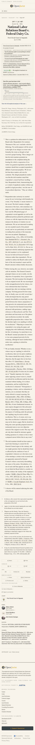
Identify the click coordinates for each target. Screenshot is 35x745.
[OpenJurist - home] (17, 6)
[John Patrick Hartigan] (3, 618)
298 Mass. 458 (8, 540)
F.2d (17, 17)
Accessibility (18, 736)
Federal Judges (6, 698)
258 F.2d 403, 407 (25, 554)
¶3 (4, 268)
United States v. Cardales (10, 87)
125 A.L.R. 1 (24, 540)
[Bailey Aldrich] (3, 608)
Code (3, 694)
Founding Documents (7, 707)
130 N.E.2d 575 (26, 542)
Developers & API (6, 718)
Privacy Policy (5, 740)
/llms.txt (4, 721)
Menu (5, 11)
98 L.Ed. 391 (27, 479)
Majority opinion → (10, 610)
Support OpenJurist (17, 728)
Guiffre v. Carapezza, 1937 (26, 538)
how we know (10, 72)
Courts (3, 700)
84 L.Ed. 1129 (18, 366)
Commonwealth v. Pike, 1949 (14, 397)
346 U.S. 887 (9, 479)
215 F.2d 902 (28, 237)
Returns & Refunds (7, 738)
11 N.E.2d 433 (17, 540)
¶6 (4, 488)
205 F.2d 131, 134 (19, 477)
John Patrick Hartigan (12, 617)
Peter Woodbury (10, 612)
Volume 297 (12, 17)
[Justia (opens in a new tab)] (22, 685)
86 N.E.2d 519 (19, 399)
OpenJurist (4, 17)
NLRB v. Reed (16, 474)
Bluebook (28, 571)
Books (3, 709)
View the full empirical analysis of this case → (14, 103)
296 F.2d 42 (17, 484)
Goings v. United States (20, 85)
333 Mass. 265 (17, 542)
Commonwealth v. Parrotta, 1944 (15, 369)
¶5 (4, 441)
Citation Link (16, 571)
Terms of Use (26, 738)
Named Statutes (6, 705)
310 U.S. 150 (24, 364)
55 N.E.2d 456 (13, 371)
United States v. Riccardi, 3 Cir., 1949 (14, 525)
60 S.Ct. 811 (9, 366)
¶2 (4, 196)
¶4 (4, 348)
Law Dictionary (6, 696)
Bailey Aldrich (10, 607)
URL (6, 571)
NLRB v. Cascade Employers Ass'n (18, 482)
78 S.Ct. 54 (12, 244)
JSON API (4, 723)
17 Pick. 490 (18, 402)
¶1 (4, 139)
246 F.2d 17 (16, 242)
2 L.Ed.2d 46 (20, 244)
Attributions (17, 738)
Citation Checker (6, 711)
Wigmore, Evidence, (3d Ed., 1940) (13, 523)
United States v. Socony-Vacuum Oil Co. (19, 63)
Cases (3, 692)
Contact (27, 736)
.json (10, 652)
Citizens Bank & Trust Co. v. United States (14, 65)
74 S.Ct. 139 (18, 479)
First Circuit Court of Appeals (17, 38)
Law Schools (5, 703)
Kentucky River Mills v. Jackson (11, 67)
